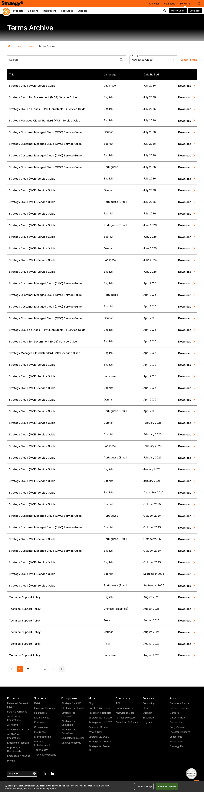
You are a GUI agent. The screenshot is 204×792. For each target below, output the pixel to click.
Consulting (149, 703)
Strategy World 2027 (100, 722)
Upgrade (147, 722)
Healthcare (40, 712)
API (118, 703)
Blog (90, 703)
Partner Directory (126, 717)
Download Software (127, 722)
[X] (45, 773)
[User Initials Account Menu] (199, 3)
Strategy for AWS (71, 703)
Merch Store (177, 741)
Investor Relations (180, 731)
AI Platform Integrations (14, 736)
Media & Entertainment (42, 743)
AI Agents (12, 724)
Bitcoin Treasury (179, 708)
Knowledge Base (125, 712)
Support (147, 712)
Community (123, 698)
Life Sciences (41, 717)
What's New (95, 731)
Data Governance (17, 711)
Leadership (176, 736)
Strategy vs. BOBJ (98, 736)
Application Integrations (14, 718)
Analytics (154, 3)
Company (169, 3)
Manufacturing (42, 736)
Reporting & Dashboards (14, 749)
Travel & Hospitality (45, 754)
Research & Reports (99, 712)
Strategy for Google (72, 708)
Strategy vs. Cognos (99, 741)
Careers (174, 712)
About (174, 698)
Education (39, 722)
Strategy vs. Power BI (99, 748)
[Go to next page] (62, 669)
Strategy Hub (177, 746)
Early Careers (177, 727)
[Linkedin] (52, 773)
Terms (30, 46)
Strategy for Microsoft (68, 714)
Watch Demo (178, 10)
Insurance (40, 731)
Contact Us (176, 722)
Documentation (124, 708)
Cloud (146, 708)
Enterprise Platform (18, 742)
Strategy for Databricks (68, 723)
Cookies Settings (143, 786)
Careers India (177, 717)
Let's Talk (195, 10)
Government (41, 727)
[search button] (165, 11)
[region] (102, 786)
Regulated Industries (72, 737)
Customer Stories (98, 727)
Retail (37, 703)
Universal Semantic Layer (18, 705)
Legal (19, 46)
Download (184, 85)
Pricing (11, 760)
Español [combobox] (13, 773)
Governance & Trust (18, 729)
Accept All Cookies (167, 786)
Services (148, 698)
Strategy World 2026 (100, 717)
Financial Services (44, 708)
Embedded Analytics (18, 755)
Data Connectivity (71, 742)
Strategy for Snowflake (68, 731)
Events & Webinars (99, 708)
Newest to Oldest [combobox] (142, 59)
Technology (41, 749)
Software (185, 3)
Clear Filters (189, 59)
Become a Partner (180, 703)
